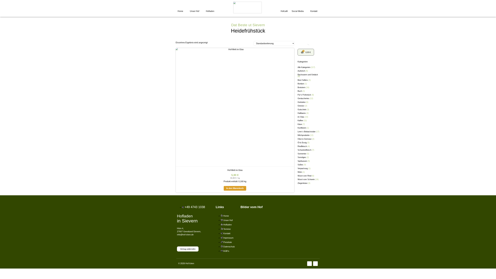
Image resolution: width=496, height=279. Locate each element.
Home (180, 11)
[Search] (306, 43)
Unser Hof (194, 11)
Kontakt (313, 11)
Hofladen (210, 11)
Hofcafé (284, 11)
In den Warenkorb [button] (235, 188)
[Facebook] (309, 263)
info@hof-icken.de (185, 235)
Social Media (298, 11)
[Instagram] (315, 263)
